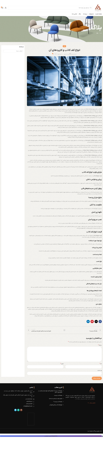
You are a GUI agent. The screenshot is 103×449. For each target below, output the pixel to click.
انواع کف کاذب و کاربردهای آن (56, 405)
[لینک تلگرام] (15, 410)
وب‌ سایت (100, 370)
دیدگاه (100, 345)
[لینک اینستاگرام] (21, 410)
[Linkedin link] (88, 321)
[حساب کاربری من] (5, 7)
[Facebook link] (100, 321)
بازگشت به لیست (64, 330)
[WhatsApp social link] (18, 410)
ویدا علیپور (66, 54)
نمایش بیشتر (92, 403)
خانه (101, 33)
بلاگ (97, 33)
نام (101, 363)
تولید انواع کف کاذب (97, 176)
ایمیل (62, 363)
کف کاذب (75, 120)
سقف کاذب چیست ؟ (57, 401)
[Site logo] (98, 7)
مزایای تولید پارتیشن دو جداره (55, 398)
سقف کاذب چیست (58, 395)
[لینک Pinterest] (92, 321)
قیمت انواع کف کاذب (97, 235)
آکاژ (94, 431)
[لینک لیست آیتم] (18, 392)
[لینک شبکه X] (96, 321)
